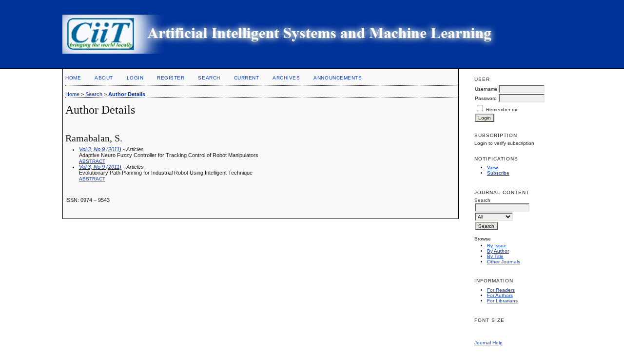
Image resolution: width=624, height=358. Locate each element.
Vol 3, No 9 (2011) (100, 149)
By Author (498, 251)
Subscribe (498, 173)
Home (73, 77)
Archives (286, 77)
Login (135, 77)
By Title (495, 256)
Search (209, 77)
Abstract (92, 161)
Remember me (502, 109)
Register (170, 77)
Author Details (126, 94)
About (104, 77)
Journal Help (488, 342)
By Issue (497, 245)
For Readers (501, 290)
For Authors (500, 295)
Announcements (337, 77)
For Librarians (502, 300)
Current (246, 77)
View (492, 167)
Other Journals (503, 261)
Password (486, 98)
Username (486, 89)
